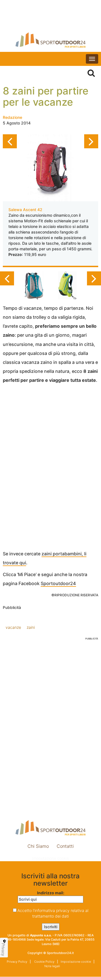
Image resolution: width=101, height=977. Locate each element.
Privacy (3, 949)
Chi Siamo (38, 846)
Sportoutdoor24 (58, 583)
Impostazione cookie (50, 858)
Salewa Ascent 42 (25, 209)
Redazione (12, 117)
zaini (31, 627)
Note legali (51, 966)
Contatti (65, 846)
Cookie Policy (43, 962)
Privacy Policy (17, 962)
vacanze (13, 627)
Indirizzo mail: (50, 892)
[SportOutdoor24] (50, 40)
